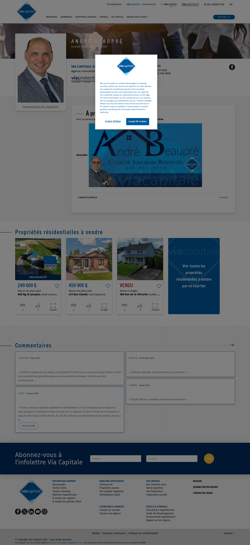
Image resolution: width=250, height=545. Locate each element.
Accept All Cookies (137, 121)
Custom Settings (113, 121)
